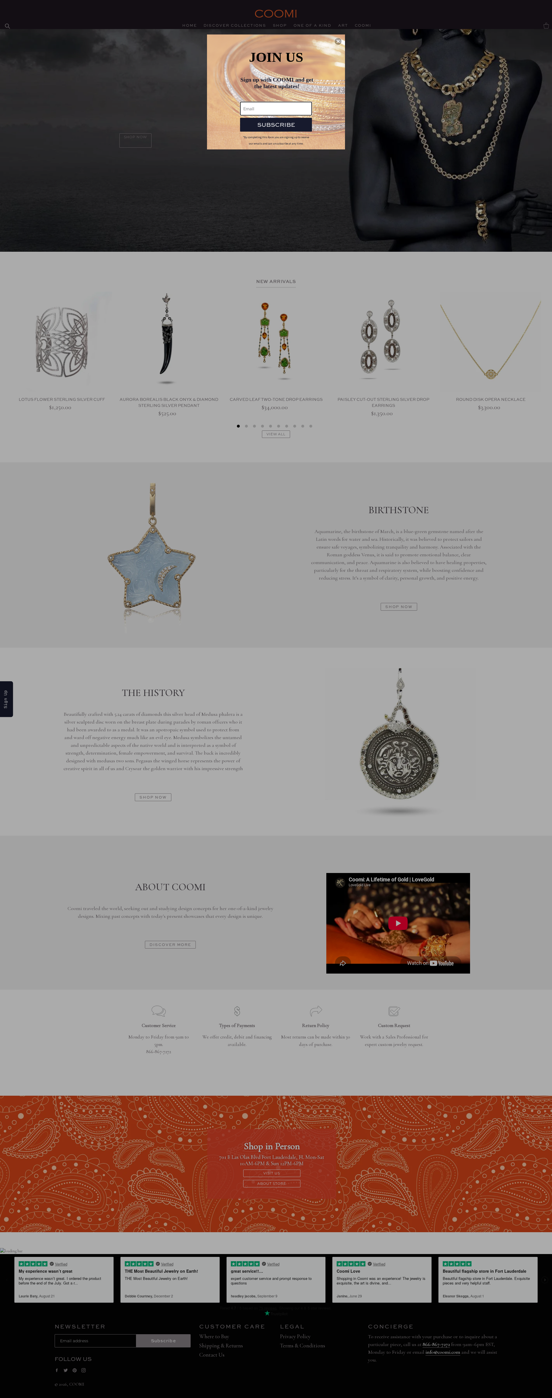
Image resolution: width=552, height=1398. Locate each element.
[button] (338, 41)
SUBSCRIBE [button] (276, 124)
